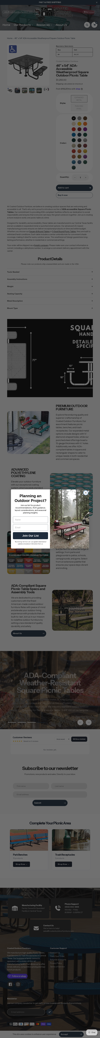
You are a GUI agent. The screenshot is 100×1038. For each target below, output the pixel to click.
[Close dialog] (85, 492)
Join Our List (30, 535)
